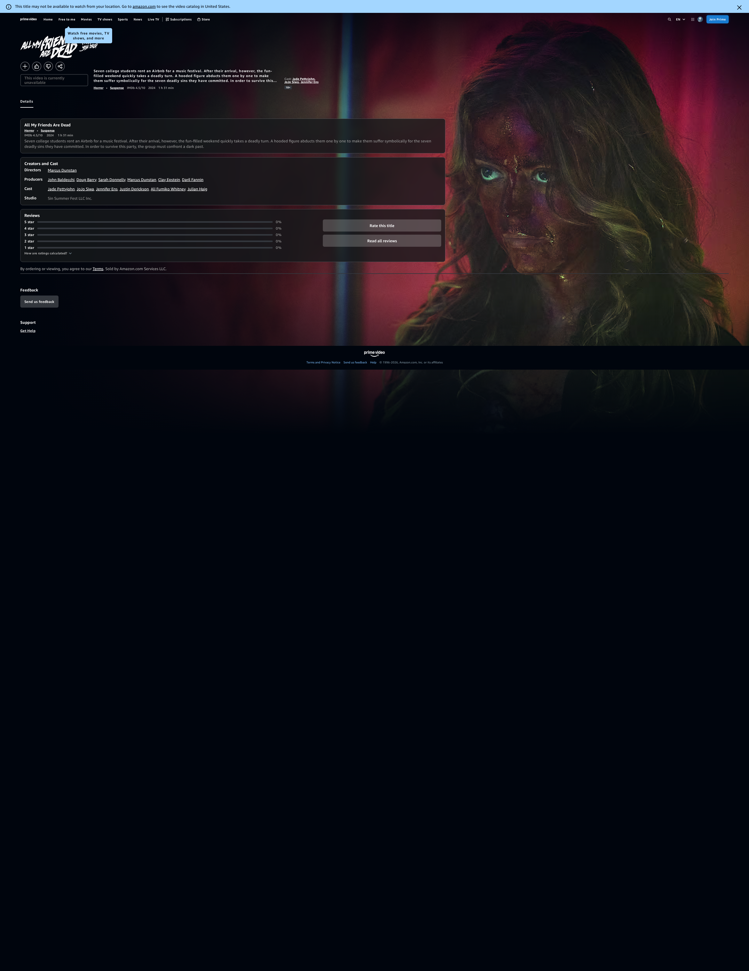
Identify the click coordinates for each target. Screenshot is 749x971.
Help (373, 362)
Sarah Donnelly (111, 179)
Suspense (117, 88)
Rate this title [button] (382, 225)
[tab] (26, 101)
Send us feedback (355, 362)
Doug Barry (86, 179)
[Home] (28, 19)
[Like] (36, 66)
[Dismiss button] (739, 7)
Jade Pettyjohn (303, 79)
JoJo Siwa (291, 82)
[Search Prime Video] (669, 19)
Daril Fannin (192, 179)
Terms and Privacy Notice (323, 362)
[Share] (60, 66)
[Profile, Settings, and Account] (700, 19)
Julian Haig (197, 189)
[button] (48, 253)
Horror (98, 88)
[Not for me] (48, 66)
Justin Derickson (134, 189)
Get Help (27, 330)
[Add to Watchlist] (25, 66)
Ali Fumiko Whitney (168, 189)
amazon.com (144, 6)
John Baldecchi (61, 179)
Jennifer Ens (310, 82)
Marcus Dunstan (62, 170)
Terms (98, 268)
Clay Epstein (169, 179)
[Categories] (693, 19)
